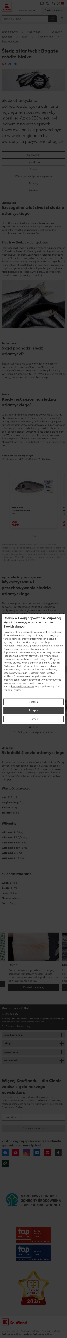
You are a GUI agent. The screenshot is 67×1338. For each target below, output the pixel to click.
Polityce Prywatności (22, 686)
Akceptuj (33, 710)
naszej (10, 631)
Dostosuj (33, 701)
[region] (33, 669)
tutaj (18, 689)
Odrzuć (33, 718)
